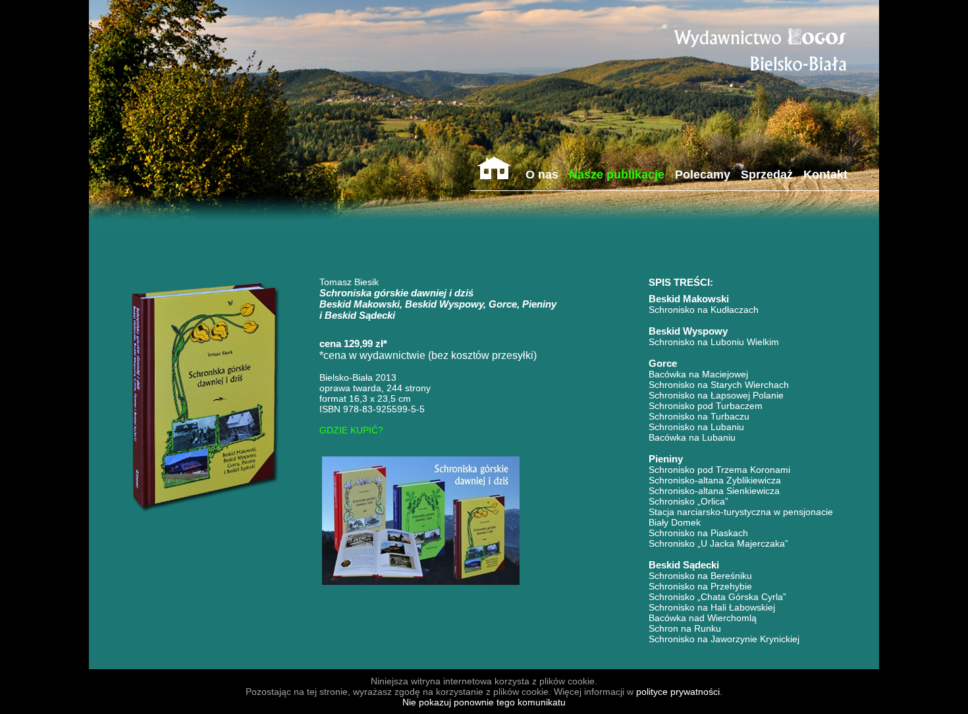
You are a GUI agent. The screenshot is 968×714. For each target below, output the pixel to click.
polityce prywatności (678, 691)
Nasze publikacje (616, 174)
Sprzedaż (767, 174)
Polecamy (702, 174)
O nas (541, 174)
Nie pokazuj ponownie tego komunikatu (484, 702)
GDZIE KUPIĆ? (351, 430)
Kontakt (825, 174)
